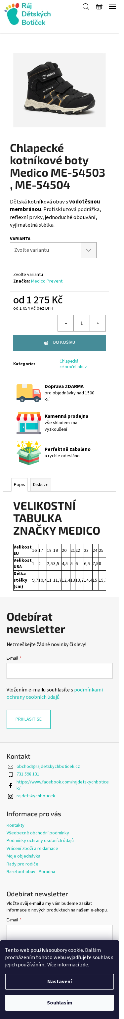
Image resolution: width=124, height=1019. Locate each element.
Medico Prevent (46, 281)
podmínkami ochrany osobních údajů (55, 693)
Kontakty (15, 825)
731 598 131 (28, 774)
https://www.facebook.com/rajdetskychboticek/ (63, 785)
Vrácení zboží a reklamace (32, 848)
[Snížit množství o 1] (66, 323)
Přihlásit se (29, 719)
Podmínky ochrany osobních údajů (40, 840)
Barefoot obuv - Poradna (31, 871)
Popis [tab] (19, 484)
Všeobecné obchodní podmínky (38, 833)
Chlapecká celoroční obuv (73, 364)
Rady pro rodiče (22, 864)
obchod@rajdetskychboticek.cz (48, 766)
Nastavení (59, 981)
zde (84, 964)
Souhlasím (59, 1002)
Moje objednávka (23, 856)
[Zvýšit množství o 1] (97, 323)
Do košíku (64, 342)
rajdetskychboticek (36, 796)
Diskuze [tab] (41, 484)
